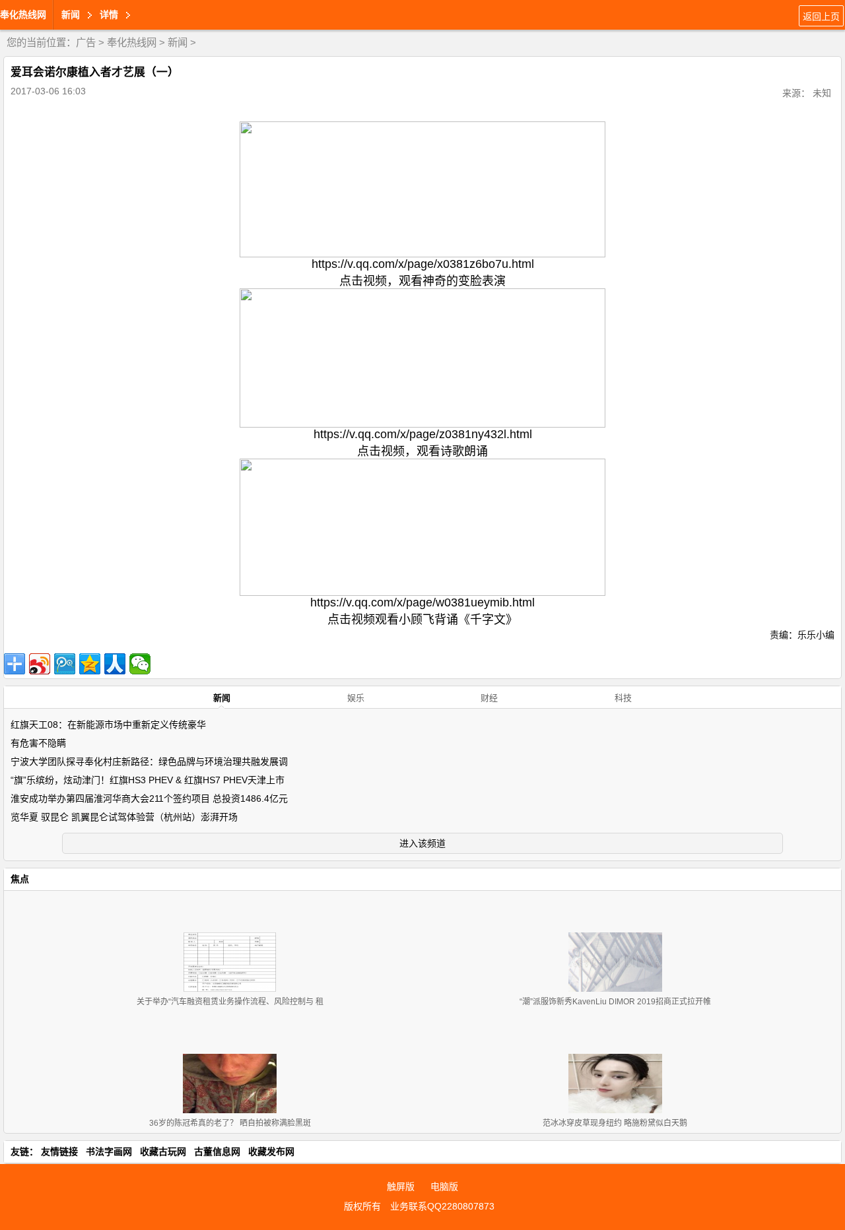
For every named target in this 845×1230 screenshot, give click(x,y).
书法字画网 (109, 1151)
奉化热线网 (23, 14)
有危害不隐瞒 (38, 743)
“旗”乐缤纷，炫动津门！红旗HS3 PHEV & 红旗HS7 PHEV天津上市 (148, 780)
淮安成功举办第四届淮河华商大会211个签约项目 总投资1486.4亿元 (149, 798)
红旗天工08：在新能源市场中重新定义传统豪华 (108, 724)
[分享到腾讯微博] (64, 663)
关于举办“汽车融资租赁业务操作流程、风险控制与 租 (230, 1001)
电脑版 (444, 1186)
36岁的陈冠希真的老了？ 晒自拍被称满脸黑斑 (230, 1123)
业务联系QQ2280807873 (442, 1206)
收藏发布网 (271, 1151)
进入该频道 (422, 843)
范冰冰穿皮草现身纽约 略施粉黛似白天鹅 (615, 1123)
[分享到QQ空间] (89, 663)
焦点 (20, 879)
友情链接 (59, 1151)
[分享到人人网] (114, 663)
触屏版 (401, 1186)
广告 (86, 42)
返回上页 (821, 16)
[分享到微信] (140, 663)
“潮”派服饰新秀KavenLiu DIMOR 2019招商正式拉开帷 (615, 1001)
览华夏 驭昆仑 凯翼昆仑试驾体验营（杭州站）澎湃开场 (124, 817)
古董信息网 (217, 1151)
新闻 (177, 42)
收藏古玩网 (163, 1151)
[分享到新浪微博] (39, 663)
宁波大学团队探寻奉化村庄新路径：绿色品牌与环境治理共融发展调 (149, 761)
